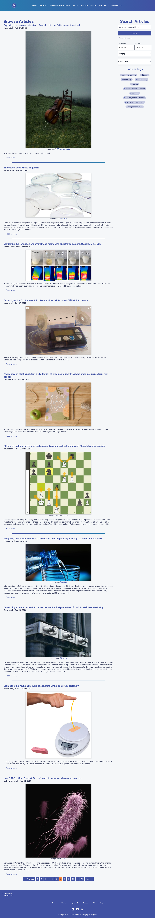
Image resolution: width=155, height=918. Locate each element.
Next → (89, 879)
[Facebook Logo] (77, 909)
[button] (60, 5)
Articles (43, 5)
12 (82, 879)
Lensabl (63, 218)
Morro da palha (63, 149)
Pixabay (63, 582)
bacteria (135, 93)
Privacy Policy (98, 903)
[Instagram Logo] (82, 909)
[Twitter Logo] (73, 909)
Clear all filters (125, 38)
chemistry (127, 79)
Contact (85, 903)
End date (138, 44)
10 (73, 879)
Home (34, 5)
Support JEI (74, 903)
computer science (135, 107)
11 (77, 879)
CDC (64, 859)
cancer (135, 84)
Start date (122, 44)
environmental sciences (135, 89)
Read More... (11, 157)
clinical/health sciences (135, 98)
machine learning (129, 75)
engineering (142, 79)
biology (145, 75)
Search (134, 33)
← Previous (29, 879)
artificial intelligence (135, 102)
